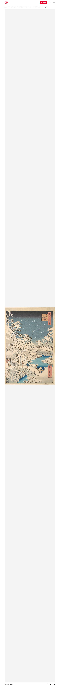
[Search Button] (50, 2)
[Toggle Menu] (54, 2)
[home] (5, 7)
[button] (30, 346)
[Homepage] (6, 2)
